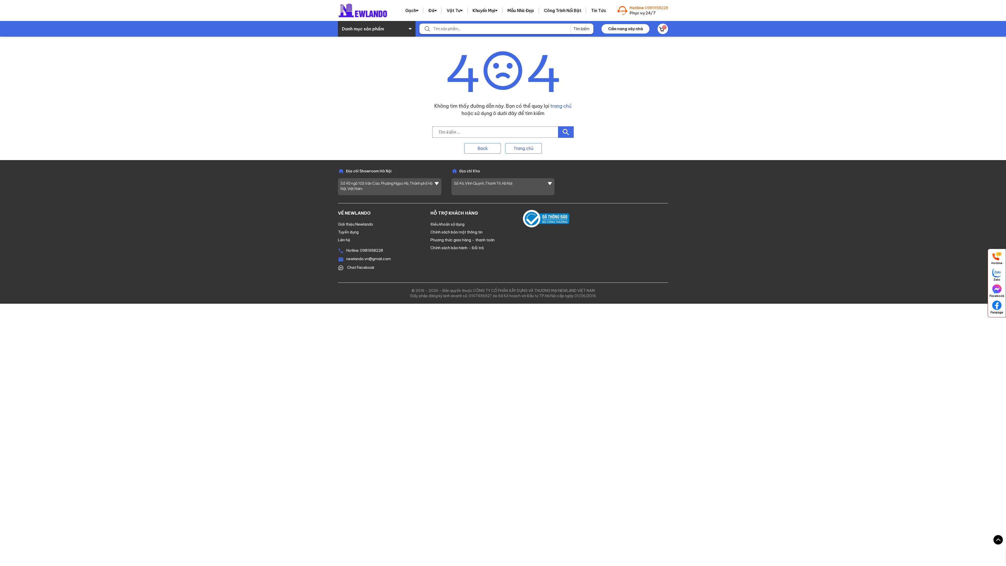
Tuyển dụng (348, 232)
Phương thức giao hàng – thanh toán (462, 240)
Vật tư (453, 10)
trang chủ (561, 106)
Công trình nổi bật (562, 10)
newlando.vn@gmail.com (368, 259)
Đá (431, 10)
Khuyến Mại (484, 10)
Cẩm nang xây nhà (625, 28)
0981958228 (656, 7)
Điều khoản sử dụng (447, 224)
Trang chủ (523, 148)
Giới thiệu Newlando (355, 224)
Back (483, 148)
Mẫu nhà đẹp (520, 10)
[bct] (546, 218)
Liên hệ (344, 240)
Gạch (410, 10)
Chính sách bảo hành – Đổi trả (457, 248)
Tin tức (598, 10)
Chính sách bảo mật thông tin (456, 232)
